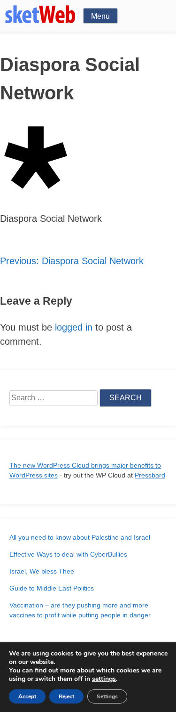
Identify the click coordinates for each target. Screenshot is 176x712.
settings (104, 679)
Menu (100, 16)
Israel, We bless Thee (41, 571)
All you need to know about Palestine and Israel (79, 537)
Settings (107, 696)
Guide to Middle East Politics (51, 588)
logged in (73, 327)
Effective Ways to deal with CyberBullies (68, 554)
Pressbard (150, 475)
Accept (27, 696)
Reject (66, 696)
